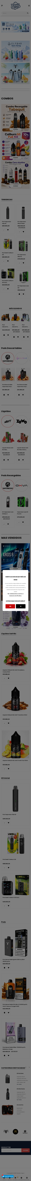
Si (20, 606)
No (10, 606)
